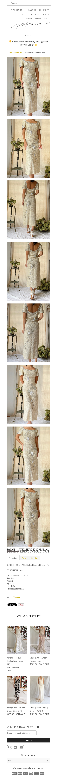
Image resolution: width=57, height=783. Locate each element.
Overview (13, 558)
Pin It (21, 604)
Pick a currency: (28, 755)
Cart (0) (32, 10)
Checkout (44, 10)
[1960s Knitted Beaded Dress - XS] (28, 87)
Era (30, 14)
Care (24, 558)
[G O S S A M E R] (28, 24)
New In (46, 14)
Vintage (16, 597)
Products (18, 53)
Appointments (42, 19)
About (29, 19)
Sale (23, 14)
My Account (16, 10)
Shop (37, 14)
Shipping (34, 558)
